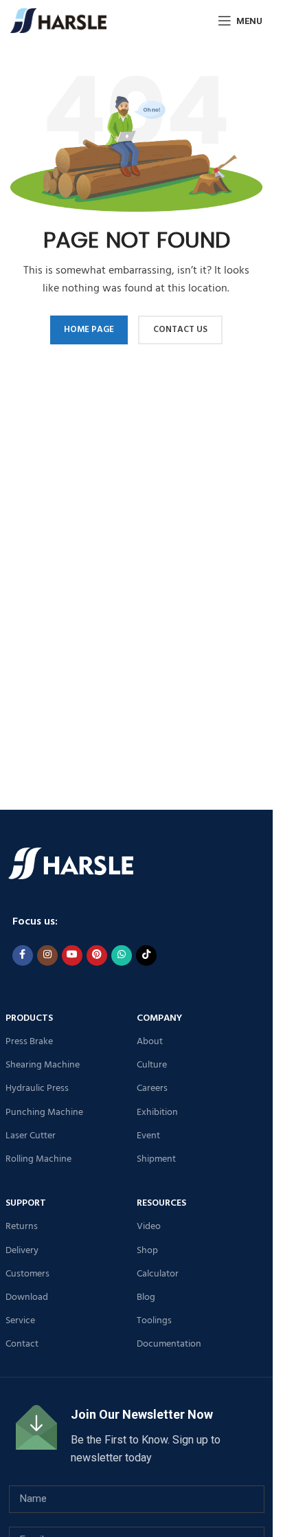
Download (26, 1297)
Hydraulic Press (37, 1088)
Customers (27, 1274)
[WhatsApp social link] (121, 955)
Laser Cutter (30, 1136)
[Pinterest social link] (97, 955)
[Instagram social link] (47, 955)
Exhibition (157, 1112)
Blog (146, 1297)
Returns (21, 1227)
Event (148, 1136)
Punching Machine (44, 1112)
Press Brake (29, 1042)
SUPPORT (25, 1203)
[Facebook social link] (22, 955)
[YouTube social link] (72, 955)
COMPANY (159, 1018)
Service (20, 1321)
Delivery (21, 1251)
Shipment (156, 1159)
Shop (147, 1251)
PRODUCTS (29, 1018)
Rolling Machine (38, 1159)
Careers (152, 1088)
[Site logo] (58, 21)
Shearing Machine (42, 1065)
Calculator (158, 1274)
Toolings (154, 1321)
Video (149, 1227)
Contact (21, 1344)
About (150, 1042)
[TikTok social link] (146, 955)
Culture (152, 1065)
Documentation (169, 1344)
